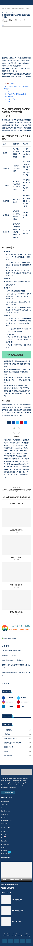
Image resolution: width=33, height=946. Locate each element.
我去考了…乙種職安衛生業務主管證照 (13, 879)
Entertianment (5, 853)
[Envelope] (28, 941)
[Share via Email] (25, 422)
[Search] (31, 2)
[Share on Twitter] (17, 422)
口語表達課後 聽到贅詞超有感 (11, 650)
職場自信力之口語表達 (9, 655)
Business (4, 834)
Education (4, 841)
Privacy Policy (5, 801)
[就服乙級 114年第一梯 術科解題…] (6, 921)
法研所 (17, 751)
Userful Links (6, 798)
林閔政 (10, 20)
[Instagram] (16, 941)
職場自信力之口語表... (18, 911)
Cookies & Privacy (6, 820)
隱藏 (12, 83)
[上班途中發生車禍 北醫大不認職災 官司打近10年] (16, 517)
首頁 (3, 9)
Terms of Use (5, 804)
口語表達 (17, 734)
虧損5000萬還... (16, 557)
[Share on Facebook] (13, 422)
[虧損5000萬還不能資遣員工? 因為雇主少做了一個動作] (16, 545)
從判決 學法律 (17, 747)
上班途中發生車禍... (16, 530)
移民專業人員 (17, 756)
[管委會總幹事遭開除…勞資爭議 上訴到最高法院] (16, 599)
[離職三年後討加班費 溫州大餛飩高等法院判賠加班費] (16, 572)
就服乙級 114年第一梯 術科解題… (13, 660)
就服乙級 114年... (17, 921)
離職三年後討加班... (16, 585)
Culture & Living (5, 850)
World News (4, 831)
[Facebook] (4, 941)
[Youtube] (22, 941)
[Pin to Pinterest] (21, 422)
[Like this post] (9, 422)
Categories (5, 828)
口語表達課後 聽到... (18, 900)
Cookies (3, 808)
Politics (3, 838)
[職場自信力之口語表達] (6, 910)
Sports (3, 847)
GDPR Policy (4, 817)
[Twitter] (10, 941)
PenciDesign (27, 935)
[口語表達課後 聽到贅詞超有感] (6, 899)
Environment (5, 844)
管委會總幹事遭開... (16, 612)
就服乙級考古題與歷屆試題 (17, 743)
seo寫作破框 (17, 730)
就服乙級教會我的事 (17, 738)
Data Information (6, 811)
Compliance (4, 814)
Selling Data (4, 823)
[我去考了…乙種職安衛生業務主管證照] (16, 872)
